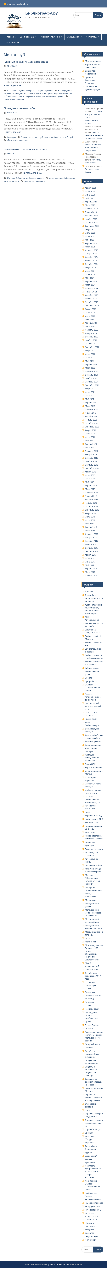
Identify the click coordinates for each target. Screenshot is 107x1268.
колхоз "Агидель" (51, 137)
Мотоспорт (90, 941)
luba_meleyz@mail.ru (17, 4)
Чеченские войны (93, 1209)
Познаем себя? (92, 1009)
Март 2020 (90, 447)
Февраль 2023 (91, 329)
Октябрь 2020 (91, 423)
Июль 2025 (90, 233)
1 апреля (89, 591)
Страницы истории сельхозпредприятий (94, 1123)
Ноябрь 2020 (91, 419)
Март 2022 (90, 368)
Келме (88, 812)
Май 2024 (89, 278)
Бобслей (89, 677)
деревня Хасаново (29, 137)
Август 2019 (90, 471)
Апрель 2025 (91, 243)
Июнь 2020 (90, 437)
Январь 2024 (91, 291)
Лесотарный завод (94, 849)
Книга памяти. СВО (94, 819)
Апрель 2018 (91, 527)
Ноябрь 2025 (91, 219)
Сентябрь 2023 (92, 305)
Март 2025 (90, 246)
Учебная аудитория (50, 36)
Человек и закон (93, 1199)
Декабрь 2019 (91, 458)
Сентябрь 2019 (92, 468)
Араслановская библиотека (62, 178)
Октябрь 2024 (91, 264)
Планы (88, 1005)
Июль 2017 (90, 558)
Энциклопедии (92, 1236)
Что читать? (91, 36)
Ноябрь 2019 (91, 461)
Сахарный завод (92, 1044)
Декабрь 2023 (91, 295)
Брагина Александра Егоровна (90, 80)
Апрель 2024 (91, 281)
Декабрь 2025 (91, 215)
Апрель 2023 (91, 323)
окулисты (30, 96)
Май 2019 (89, 482)
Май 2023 (89, 319)
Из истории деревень (43, 90)
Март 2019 (90, 489)
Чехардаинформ (92, 1206)
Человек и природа (94, 1203)
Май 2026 (89, 198)
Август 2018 (90, 513)
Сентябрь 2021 (92, 385)
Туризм (88, 1152)
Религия (89, 1028)
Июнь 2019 (90, 478)
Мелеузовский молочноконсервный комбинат (93, 913)
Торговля (89, 1142)
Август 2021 (90, 388)
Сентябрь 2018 (92, 509)
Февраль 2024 (91, 288)
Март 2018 (90, 530)
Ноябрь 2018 (91, 503)
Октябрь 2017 (91, 548)
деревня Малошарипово (15, 93)
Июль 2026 (90, 191)
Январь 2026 (91, 212)
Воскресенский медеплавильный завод (93, 706)
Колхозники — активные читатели (25, 149)
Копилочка (11, 42)
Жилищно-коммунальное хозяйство (92, 757)
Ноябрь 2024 (91, 260)
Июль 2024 (90, 271)
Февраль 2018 (91, 534)
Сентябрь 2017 (92, 551)
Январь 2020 (91, 454)
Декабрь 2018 (91, 499)
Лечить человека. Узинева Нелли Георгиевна (94, 135)
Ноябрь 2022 (91, 340)
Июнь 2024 (90, 274)
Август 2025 (90, 229)
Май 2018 (89, 523)
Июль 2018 (90, 516)
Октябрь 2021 (91, 381)
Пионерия (89, 1002)
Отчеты (88, 988)
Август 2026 (90, 188)
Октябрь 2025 (91, 222)
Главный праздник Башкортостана (26, 61)
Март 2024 (90, 284)
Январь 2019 (91, 496)
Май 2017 (89, 565)
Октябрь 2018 (91, 506)
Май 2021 (89, 399)
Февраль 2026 (91, 208)
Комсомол (90, 832)
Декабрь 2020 (91, 416)
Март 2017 (90, 572)
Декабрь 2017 (91, 541)
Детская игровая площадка (40, 93)
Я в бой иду (90, 1240)
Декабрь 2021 (91, 374)
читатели (14, 181)
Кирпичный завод (93, 815)
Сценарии (89, 1132)
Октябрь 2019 (91, 464)
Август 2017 (90, 554)
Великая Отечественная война (92, 687)
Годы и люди (91, 719)
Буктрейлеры (91, 681)
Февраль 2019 (91, 492)
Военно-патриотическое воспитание (93, 697)
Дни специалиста (93, 745)
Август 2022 (90, 350)
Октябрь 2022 (91, 343)
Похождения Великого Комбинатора (91, 1015)
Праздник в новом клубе (19, 108)
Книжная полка (92, 822)
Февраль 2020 (91, 451)
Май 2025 (89, 239)
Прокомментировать (14, 99)
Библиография (27, 36)
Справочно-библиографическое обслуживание (94, 1097)
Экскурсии (89, 1229)
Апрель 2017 (91, 568)
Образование (91, 969)
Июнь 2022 (90, 357)
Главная (10, 36)
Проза (88, 1021)
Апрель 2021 (91, 402)
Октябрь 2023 (91, 302)
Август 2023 (90, 309)
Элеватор (89, 1233)
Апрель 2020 (91, 444)
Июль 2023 (90, 312)
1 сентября (90, 595)
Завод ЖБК (90, 764)
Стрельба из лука (93, 1129)
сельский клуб (66, 137)
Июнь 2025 (90, 236)
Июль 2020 (90, 433)
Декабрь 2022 (91, 336)
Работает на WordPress (36, 1264)
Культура (11, 137)
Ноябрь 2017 (91, 544)
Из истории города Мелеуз (19, 90)
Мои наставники (93, 61)
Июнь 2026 (90, 194)
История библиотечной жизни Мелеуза (25, 178)
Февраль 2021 (91, 409)
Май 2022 (89, 361)
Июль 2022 (90, 354)
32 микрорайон (65, 90)
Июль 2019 (90, 475)
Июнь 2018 (90, 520)
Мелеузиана (72, 36)
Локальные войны (93, 865)
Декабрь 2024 (91, 257)
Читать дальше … (13, 85)
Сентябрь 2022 (92, 347)
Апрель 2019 (91, 485)
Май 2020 (89, 440)
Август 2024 (90, 267)
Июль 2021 (90, 392)
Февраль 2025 (91, 250)
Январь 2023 (91, 333)
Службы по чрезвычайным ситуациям (92, 1054)
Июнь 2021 (90, 395)
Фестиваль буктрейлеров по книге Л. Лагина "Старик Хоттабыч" (93, 1171)
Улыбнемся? (91, 1156)
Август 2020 (90, 430)
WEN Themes (76, 1264)
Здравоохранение (93, 767)
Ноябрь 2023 (91, 298)
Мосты (88, 938)
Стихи (88, 1110)
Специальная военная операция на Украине (94, 1082)
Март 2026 (90, 205)
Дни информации (93, 741)
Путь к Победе (92, 1025)
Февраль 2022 (91, 371)
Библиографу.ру (41, 13)
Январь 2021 (91, 413)
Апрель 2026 (91, 201)
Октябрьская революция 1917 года (93, 976)
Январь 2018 (91, 537)
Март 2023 (90, 326)
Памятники (90, 992)
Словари (89, 1047)
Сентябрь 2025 (92, 226)
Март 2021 (90, 406)
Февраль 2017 (91, 575)
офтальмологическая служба (50, 96)
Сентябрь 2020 (92, 426)
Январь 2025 (91, 253)
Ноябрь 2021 (91, 378)
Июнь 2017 (90, 561)
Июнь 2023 (90, 316)
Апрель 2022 (91, 364)
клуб (56, 93)
